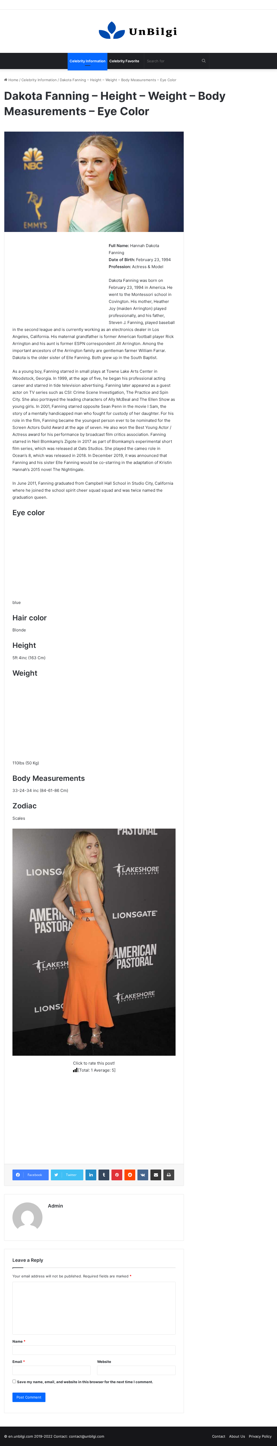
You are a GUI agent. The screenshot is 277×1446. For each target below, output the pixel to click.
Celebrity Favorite (124, 61)
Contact (218, 1436)
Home (12, 80)
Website (104, 1361)
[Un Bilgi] (138, 31)
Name (18, 1341)
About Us (237, 1436)
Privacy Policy (260, 1436)
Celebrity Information (87, 61)
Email (18, 1361)
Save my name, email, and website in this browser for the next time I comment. (85, 1382)
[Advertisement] (57, 280)
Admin (55, 1206)
